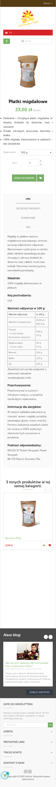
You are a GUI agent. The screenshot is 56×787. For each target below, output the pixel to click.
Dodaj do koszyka (24, 178)
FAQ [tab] (28, 227)
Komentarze (28, 218)
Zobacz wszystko (39, 692)
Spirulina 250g (13, 538)
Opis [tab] (28, 199)
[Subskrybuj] (50, 725)
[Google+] (30, 771)
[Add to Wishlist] (40, 178)
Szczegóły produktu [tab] (28, 208)
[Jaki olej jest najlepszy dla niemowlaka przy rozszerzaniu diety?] (28, 651)
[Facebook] (26, 771)
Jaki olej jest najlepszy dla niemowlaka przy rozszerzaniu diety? (26, 664)
